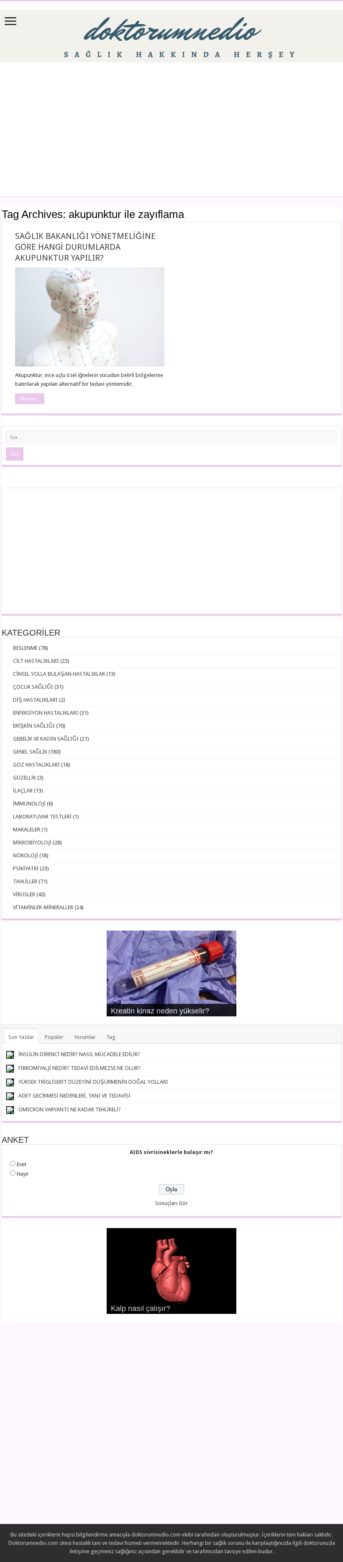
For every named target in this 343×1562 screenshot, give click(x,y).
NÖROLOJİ (25, 855)
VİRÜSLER (24, 894)
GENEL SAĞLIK (30, 752)
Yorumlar (85, 1037)
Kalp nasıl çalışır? (140, 1308)
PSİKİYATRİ (25, 868)
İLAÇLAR (23, 790)
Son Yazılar (21, 1037)
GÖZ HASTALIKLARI (36, 765)
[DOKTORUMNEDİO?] (171, 34)
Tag (110, 1037)
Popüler (54, 1037)
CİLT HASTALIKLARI (36, 661)
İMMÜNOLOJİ (29, 803)
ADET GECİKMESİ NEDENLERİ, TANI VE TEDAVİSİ (74, 1096)
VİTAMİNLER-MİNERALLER (43, 907)
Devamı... (29, 399)
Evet (21, 1164)
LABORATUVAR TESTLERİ (42, 816)
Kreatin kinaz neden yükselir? (160, 1011)
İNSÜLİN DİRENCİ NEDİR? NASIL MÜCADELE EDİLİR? (79, 1054)
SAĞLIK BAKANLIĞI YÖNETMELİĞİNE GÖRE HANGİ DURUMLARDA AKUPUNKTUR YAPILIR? (85, 247)
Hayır (23, 1174)
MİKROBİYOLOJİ (32, 842)
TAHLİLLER (25, 881)
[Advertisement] (171, 129)
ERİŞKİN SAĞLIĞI (34, 726)
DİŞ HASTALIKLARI (35, 700)
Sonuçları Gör (171, 1203)
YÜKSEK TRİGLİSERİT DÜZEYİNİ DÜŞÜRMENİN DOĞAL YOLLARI (93, 1082)
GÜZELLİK (24, 778)
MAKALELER (26, 829)
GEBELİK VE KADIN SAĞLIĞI (46, 739)
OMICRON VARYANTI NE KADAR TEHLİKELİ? (69, 1109)
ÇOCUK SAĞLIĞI (33, 687)
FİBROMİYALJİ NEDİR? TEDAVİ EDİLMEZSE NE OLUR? (79, 1068)
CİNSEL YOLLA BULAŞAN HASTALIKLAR (59, 674)
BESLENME (25, 648)
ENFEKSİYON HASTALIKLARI (45, 713)
